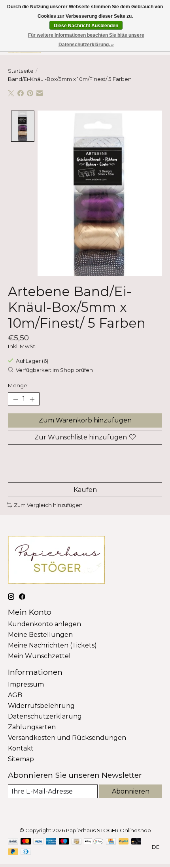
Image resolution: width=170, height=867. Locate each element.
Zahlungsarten (32, 727)
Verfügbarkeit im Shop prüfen (54, 370)
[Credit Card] (111, 842)
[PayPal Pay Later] (13, 852)
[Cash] (76, 842)
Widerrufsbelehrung (41, 705)
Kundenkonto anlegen (44, 624)
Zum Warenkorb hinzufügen (85, 420)
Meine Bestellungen (40, 634)
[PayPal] (124, 842)
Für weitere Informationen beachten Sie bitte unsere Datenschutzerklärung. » (86, 39)
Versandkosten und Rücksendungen (67, 737)
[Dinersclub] (26, 852)
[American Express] (51, 842)
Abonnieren (130, 791)
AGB (15, 695)
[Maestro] (64, 842)
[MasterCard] (26, 842)
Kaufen (85, 490)
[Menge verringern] (15, 399)
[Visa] (38, 842)
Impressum (26, 684)
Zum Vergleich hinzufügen (48, 505)
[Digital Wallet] (93, 842)
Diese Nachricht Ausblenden (86, 25)
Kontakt (21, 748)
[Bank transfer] (13, 842)
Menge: (18, 385)
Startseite (21, 71)
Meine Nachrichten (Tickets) (52, 645)
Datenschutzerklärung (45, 716)
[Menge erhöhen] (32, 399)
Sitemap (21, 759)
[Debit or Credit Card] (136, 842)
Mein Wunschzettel (39, 656)
